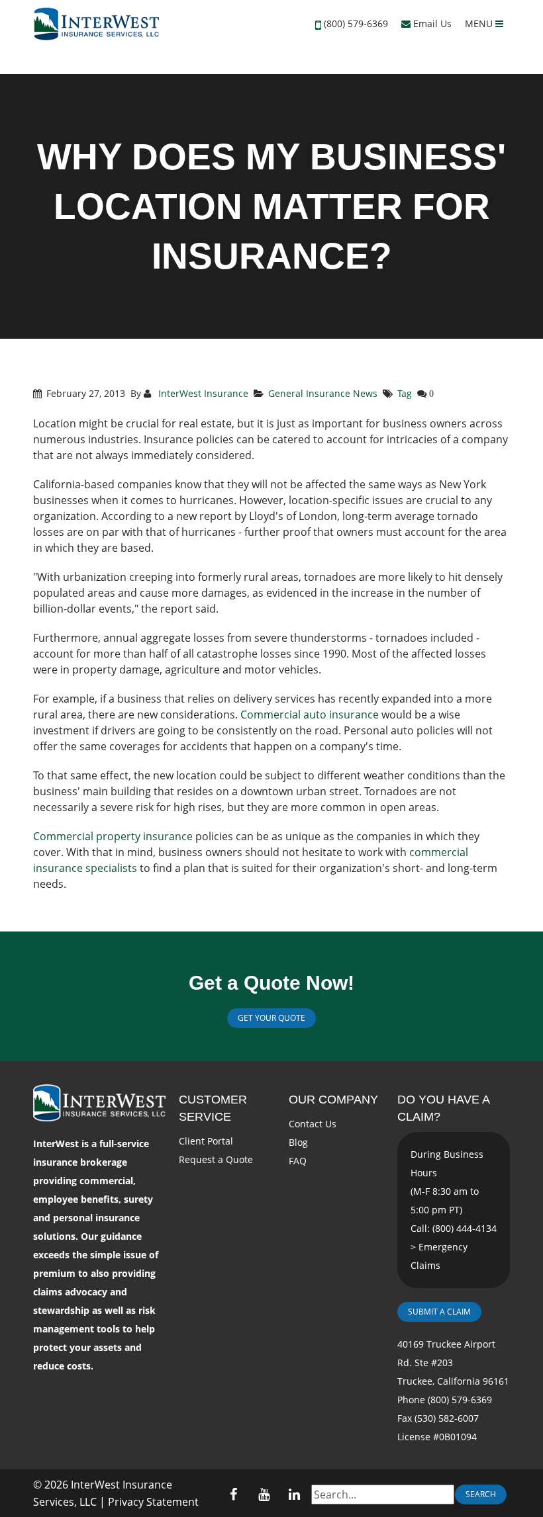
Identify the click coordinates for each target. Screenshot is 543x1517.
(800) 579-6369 (356, 23)
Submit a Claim (439, 1311)
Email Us (431, 23)
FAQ (298, 1160)
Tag (404, 393)
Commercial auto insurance (309, 714)
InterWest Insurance (202, 393)
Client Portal (206, 1141)
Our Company (333, 1099)
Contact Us (312, 1123)
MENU (480, 23)
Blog (298, 1142)
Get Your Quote (271, 1017)
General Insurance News (322, 393)
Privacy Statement (153, 1502)
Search (481, 1494)
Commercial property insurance (113, 836)
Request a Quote (216, 1159)
